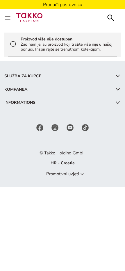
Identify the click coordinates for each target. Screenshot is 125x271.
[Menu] (8, 17)
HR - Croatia (63, 163)
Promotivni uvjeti (62, 174)
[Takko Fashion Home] (29, 17)
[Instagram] (55, 127)
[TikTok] (85, 127)
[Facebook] (40, 127)
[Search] (111, 17)
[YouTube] (71, 127)
